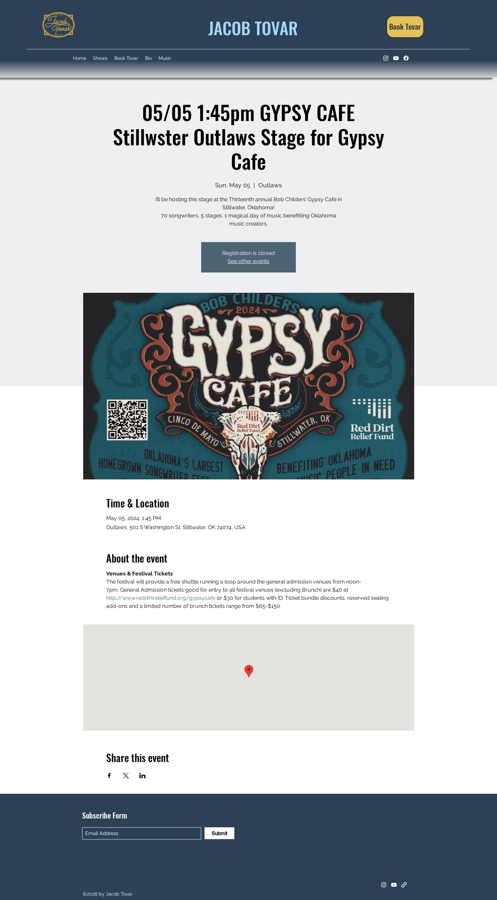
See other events (248, 261)
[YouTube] (396, 58)
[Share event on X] (126, 775)
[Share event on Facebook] (109, 775)
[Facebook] (406, 58)
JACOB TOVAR (251, 27)
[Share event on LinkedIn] (142, 775)
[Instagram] (385, 58)
